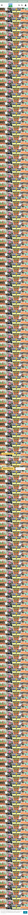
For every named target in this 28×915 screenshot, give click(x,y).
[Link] (25, 5)
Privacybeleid (3, 913)
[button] (1, 5)
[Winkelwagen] (18, 5)
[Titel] (10, 5)
